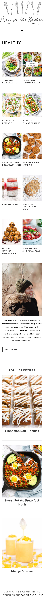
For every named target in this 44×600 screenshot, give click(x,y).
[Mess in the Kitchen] (22, 24)
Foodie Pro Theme (32, 595)
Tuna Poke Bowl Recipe (9, 81)
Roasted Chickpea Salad (32, 121)
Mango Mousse (22, 571)
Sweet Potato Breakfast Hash (11, 163)
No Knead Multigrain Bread (29, 206)
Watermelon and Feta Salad (31, 249)
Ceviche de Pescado (8, 121)
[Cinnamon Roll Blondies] (22, 427)
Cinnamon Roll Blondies (22, 431)
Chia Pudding (10, 204)
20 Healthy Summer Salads (32, 81)
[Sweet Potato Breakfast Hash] (22, 497)
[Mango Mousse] (22, 567)
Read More (11, 349)
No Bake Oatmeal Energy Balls (10, 251)
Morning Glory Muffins (32, 163)
